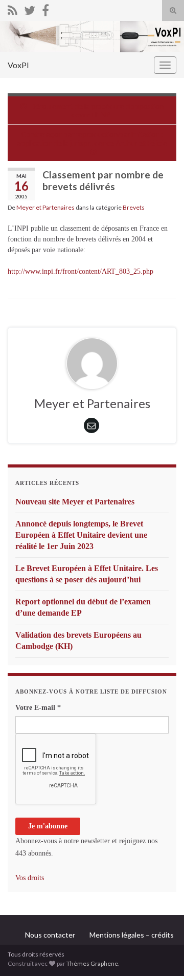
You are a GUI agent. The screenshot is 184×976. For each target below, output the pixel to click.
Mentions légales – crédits (131, 934)
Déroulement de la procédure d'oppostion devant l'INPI (97, 110)
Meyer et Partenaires (45, 207)
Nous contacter (50, 934)
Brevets (134, 207)
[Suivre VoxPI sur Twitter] (29, 8)
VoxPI (18, 65)
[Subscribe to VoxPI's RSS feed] (12, 8)
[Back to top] (161, 953)
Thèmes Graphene (92, 963)
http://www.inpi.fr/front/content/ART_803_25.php (80, 271)
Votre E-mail (38, 707)
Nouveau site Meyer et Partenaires (74, 501)
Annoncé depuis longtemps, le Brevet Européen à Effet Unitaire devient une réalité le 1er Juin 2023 (81, 535)
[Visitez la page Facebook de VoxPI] (45, 8)
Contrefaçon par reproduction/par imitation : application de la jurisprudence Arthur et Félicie (92, 138)
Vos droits (29, 878)
